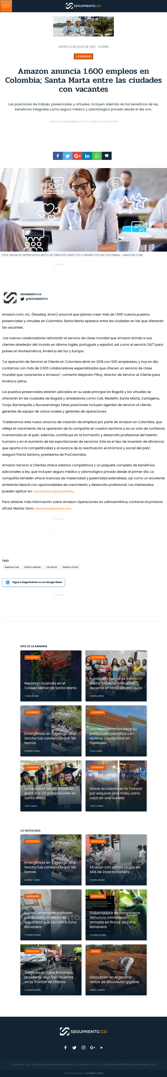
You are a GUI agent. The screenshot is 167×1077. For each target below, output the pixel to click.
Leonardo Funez (94, 1073)
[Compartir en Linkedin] (87, 156)
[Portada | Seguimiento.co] (83, 1031)
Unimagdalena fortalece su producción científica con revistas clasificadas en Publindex (113, 735)
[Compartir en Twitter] (68, 156)
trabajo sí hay (70, 567)
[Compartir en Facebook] (58, 156)
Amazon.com (11, 567)
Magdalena (98, 841)
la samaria (83, 56)
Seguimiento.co (31, 294)
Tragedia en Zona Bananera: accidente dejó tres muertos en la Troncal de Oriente (49, 977)
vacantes (51, 567)
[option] (83, 212)
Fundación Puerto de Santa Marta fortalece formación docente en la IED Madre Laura (116, 683)
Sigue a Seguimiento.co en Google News (37, 582)
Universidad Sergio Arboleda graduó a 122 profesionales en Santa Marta (50, 793)
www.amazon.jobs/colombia (53, 491)
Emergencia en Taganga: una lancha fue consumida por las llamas (50, 738)
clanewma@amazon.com (53, 508)
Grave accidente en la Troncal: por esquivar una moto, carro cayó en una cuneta (116, 793)
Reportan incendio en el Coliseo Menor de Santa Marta (50, 685)
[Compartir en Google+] (77, 156)
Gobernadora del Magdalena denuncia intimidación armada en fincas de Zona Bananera (115, 919)
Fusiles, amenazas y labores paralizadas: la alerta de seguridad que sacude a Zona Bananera (50, 919)
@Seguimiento (37, 299)
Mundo (95, 951)
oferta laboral (32, 567)
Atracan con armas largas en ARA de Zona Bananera (115, 869)
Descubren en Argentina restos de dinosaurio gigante (114, 979)
